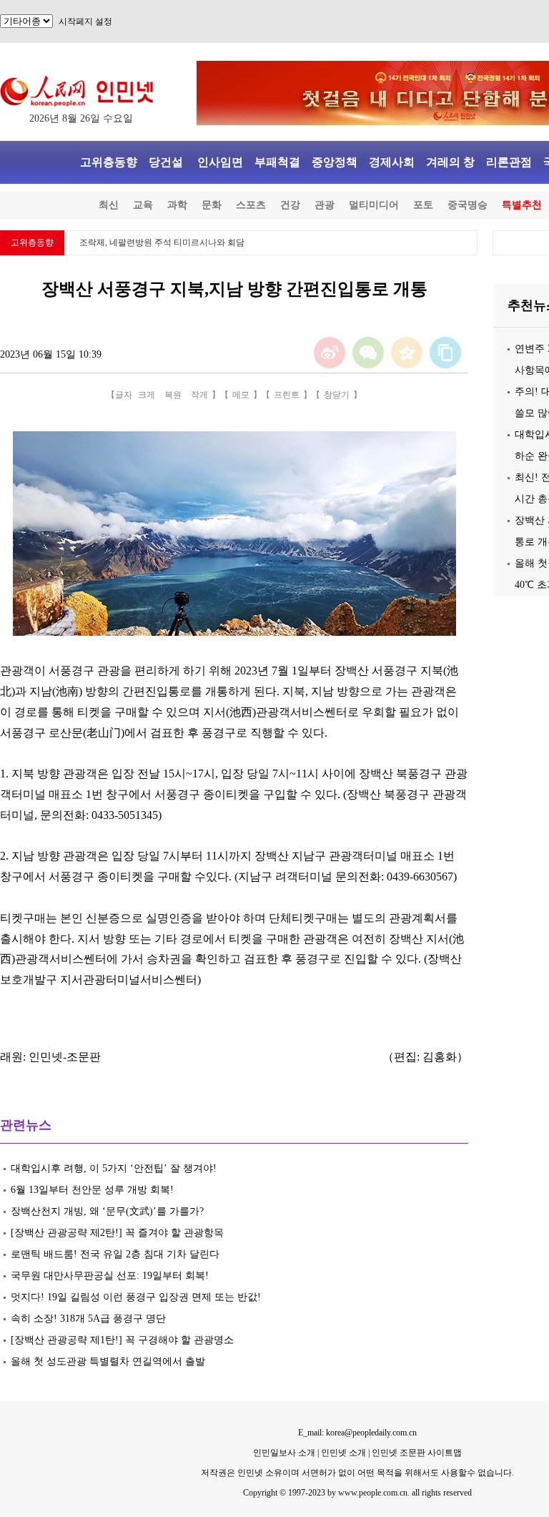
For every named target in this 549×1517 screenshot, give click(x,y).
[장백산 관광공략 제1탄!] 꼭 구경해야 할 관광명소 (122, 1340)
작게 (199, 395)
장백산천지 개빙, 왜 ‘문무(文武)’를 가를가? (107, 1211)
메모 (240, 395)
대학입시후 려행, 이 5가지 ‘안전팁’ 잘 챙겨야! (114, 1168)
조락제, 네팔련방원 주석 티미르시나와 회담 (161, 242)
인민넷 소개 (342, 1453)
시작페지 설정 (85, 21)
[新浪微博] (329, 352)
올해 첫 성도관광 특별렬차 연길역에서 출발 (108, 1361)
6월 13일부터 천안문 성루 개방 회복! (92, 1189)
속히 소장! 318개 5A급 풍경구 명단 (88, 1318)
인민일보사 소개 (284, 1453)
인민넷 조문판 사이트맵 (417, 1453)
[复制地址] (445, 352)
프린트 (287, 395)
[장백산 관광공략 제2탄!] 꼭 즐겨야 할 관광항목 (117, 1232)
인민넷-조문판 (65, 1057)
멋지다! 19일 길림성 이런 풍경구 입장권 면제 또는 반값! (136, 1297)
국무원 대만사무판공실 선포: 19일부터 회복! (111, 1275)
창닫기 (337, 395)
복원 (173, 395)
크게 (146, 395)
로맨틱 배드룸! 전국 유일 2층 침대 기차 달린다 (115, 1254)
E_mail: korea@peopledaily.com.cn (357, 1433)
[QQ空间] (406, 352)
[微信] (368, 352)
